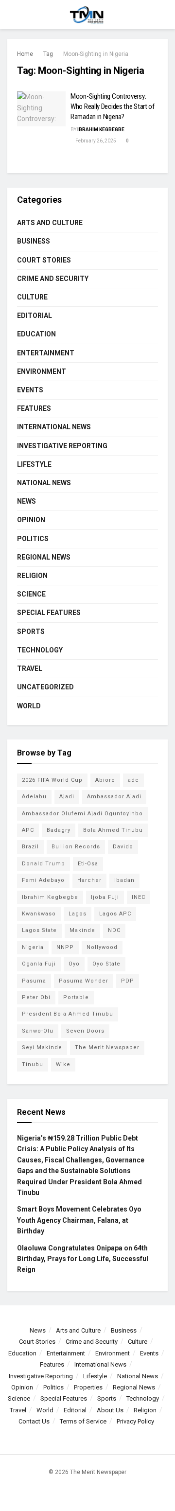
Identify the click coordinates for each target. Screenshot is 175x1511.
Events (30, 390)
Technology (40, 650)
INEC (138, 897)
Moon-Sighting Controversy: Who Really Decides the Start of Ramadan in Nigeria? (112, 106)
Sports (31, 631)
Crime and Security (52, 278)
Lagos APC (115, 914)
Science (31, 594)
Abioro (105, 780)
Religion (32, 576)
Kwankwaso (39, 914)
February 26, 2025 (95, 140)
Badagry (58, 830)
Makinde (82, 930)
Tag (48, 54)
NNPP (65, 947)
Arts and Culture (50, 223)
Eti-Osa (88, 864)
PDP (127, 981)
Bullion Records (76, 846)
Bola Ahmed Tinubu (113, 830)
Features (34, 408)
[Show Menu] (11, 14)
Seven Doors (85, 1031)
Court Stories (44, 260)
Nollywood (102, 947)
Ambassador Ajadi (114, 796)
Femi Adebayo (43, 880)
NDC (114, 930)
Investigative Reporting (62, 446)
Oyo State (106, 964)
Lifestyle (34, 464)
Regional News (43, 557)
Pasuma (34, 981)
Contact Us (34, 1421)
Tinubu (32, 1064)
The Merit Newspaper (107, 1047)
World (29, 706)
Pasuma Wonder (83, 981)
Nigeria (33, 947)
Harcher (89, 880)
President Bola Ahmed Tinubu (67, 1014)
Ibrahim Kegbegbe (100, 129)
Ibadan (124, 880)
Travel (29, 668)
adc (133, 780)
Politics (33, 539)
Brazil (30, 846)
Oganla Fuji (39, 964)
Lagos (78, 914)
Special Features (49, 612)
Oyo (74, 964)
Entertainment (45, 353)
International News (54, 427)
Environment (41, 371)
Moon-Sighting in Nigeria (95, 54)
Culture (32, 297)
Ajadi (66, 796)
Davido (123, 846)
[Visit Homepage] (87, 14)
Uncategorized (45, 687)
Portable (76, 997)
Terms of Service (83, 1421)
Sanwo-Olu (37, 1031)
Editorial (34, 315)
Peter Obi (36, 997)
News (26, 501)
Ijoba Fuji (105, 897)
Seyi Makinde (42, 1047)
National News (44, 483)
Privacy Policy (135, 1421)
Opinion (31, 520)
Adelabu (34, 796)
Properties (88, 1387)
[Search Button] (163, 14)
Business (33, 241)
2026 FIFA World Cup (52, 780)
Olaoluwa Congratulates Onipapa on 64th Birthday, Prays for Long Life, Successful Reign (82, 1259)
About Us (110, 1410)
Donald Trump (43, 864)
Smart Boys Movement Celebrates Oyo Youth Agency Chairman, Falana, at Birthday (79, 1220)
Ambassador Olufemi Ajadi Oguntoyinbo (82, 813)
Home (25, 54)
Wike (63, 1064)
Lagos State (39, 930)
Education (36, 334)
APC (28, 830)
